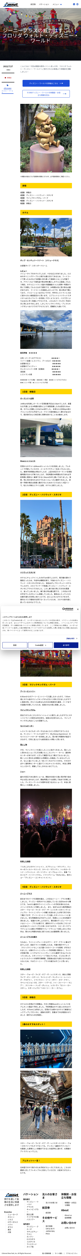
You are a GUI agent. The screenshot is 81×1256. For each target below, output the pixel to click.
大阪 (9, 1232)
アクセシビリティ (72, 1253)
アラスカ (30, 1206)
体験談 (9, 78)
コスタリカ (31, 1241)
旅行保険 (49, 1226)
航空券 (33, 4)
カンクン (30, 1236)
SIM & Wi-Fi (50, 1228)
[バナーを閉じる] (78, 609)
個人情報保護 (46, 1253)
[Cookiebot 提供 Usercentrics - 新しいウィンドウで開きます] (64, 609)
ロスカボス (31, 1239)
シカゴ (10, 1219)
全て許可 (66, 645)
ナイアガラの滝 (32, 1217)
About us (68, 1215)
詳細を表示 (71, 638)
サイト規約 (58, 1253)
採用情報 (68, 1217)
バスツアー (31, 1219)
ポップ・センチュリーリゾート (32, 260)
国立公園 (30, 1214)
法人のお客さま (51, 1202)
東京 (9, 1229)
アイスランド (32, 1244)
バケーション (44, 4)
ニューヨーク (13, 1214)
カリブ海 (30, 1246)
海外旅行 (26, 1224)
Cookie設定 (39, 645)
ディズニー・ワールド (7, 91)
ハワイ (10, 1224)
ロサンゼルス (13, 1222)
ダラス (10, 1227)
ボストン (11, 1217)
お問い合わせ (70, 1227)
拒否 (14, 645)
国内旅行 (26, 1199)
